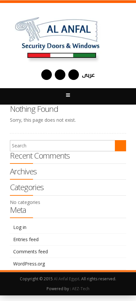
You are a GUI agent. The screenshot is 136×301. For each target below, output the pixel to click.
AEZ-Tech (80, 288)
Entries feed (26, 239)
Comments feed (30, 251)
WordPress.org (29, 264)
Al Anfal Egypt (66, 279)
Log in (19, 227)
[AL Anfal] (58, 36)
